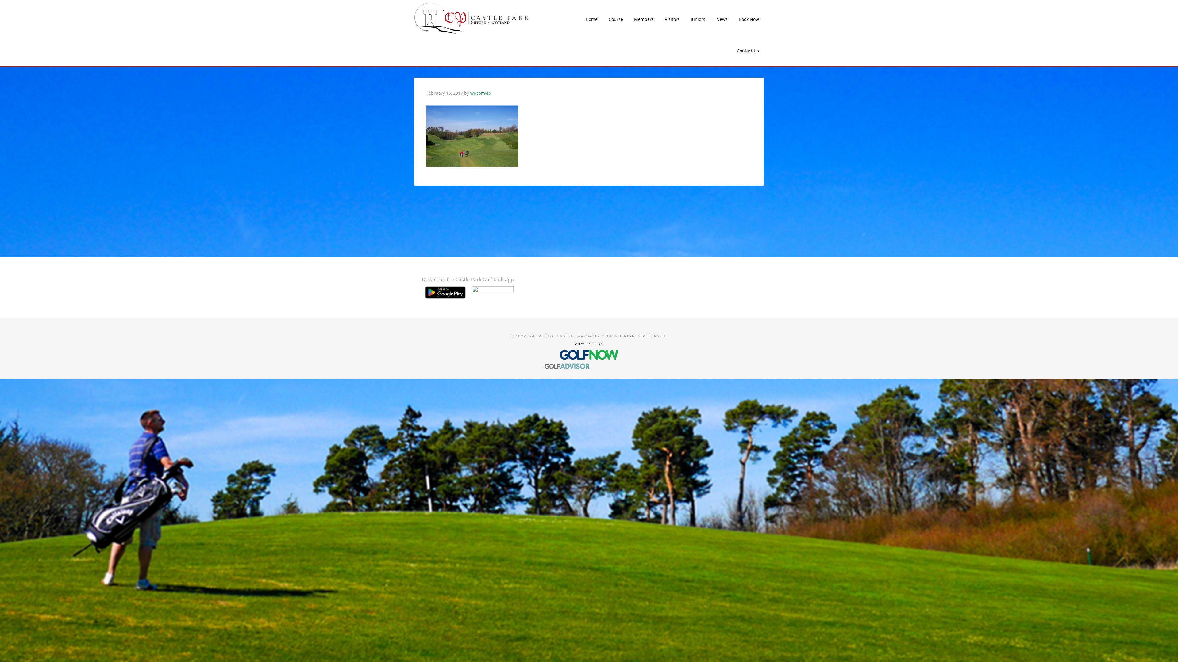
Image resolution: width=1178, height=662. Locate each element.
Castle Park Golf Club (472, 18)
